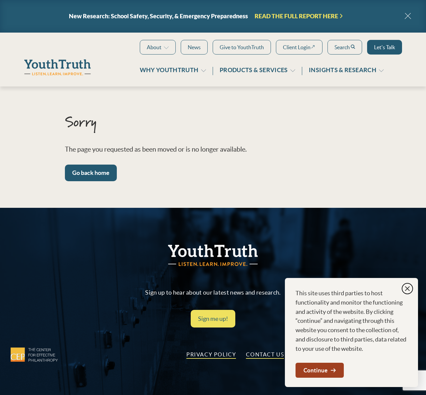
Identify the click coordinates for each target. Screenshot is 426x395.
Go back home (90, 172)
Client (297, 47)
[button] (158, 47)
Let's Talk (384, 47)
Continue (315, 370)
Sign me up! (213, 318)
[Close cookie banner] (407, 288)
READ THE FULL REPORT (296, 16)
